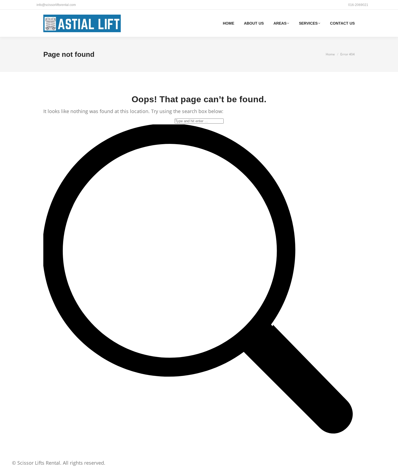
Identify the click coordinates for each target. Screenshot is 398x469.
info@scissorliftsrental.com (56, 5)
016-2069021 (358, 5)
